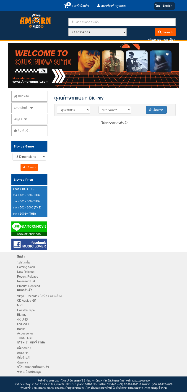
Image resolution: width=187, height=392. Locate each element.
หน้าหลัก (23, 96)
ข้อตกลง (22, 362)
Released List (26, 281)
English (167, 5)
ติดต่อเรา (23, 353)
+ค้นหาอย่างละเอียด (162, 39)
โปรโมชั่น (23, 130)
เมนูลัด (18, 119)
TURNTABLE (25, 338)
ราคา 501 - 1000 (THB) (27, 207)
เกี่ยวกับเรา (24, 348)
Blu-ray (21, 314)
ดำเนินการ (29, 167)
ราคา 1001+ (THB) (24, 213)
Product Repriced (28, 286)
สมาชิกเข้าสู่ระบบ (113, 6)
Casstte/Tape (26, 310)
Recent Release (27, 276)
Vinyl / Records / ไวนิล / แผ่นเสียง (39, 296)
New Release (25, 272)
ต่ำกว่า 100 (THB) (23, 189)
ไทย (158, 5)
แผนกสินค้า (21, 107)
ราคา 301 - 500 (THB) (26, 201)
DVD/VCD (23, 324)
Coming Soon (26, 267)
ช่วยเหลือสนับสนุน (29, 372)
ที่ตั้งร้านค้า (24, 357)
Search (167, 32)
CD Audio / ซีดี (26, 300)
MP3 (20, 305)
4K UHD (22, 319)
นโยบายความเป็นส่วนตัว (33, 367)
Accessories (25, 333)
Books (21, 329)
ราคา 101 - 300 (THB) (26, 195)
